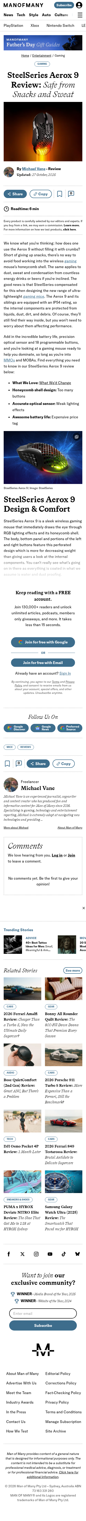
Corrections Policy (60, 1383)
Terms (55, 681)
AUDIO (10, 1072)
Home (25, 55)
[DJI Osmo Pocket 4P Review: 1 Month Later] (22, 1121)
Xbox (35, 25)
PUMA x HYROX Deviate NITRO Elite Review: (22, 1218)
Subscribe (64, 5)
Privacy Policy (57, 1402)
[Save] (59, 194)
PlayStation (13, 25)
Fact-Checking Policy (63, 1392)
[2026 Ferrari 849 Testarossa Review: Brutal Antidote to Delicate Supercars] (64, 1121)
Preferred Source (72, 728)
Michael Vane (33, 168)
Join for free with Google (46, 642)
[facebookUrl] (8, 1254)
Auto (46, 14)
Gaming (60, 55)
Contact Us (15, 1421)
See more (73, 970)
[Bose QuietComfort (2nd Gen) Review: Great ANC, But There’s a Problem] (22, 1055)
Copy (43, 194)
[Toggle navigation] (80, 15)
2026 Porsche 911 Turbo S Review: (63, 1091)
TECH (10, 1138)
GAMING (42, 63)
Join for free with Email (43, 662)
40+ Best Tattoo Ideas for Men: (39, 948)
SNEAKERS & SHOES (18, 1199)
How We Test (17, 1431)
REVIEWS (25, 747)
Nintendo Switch (60, 25)
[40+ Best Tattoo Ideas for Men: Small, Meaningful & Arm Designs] (13, 944)
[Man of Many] (43, 1349)
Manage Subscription (63, 1421)
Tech (21, 14)
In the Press (16, 1412)
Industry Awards (19, 1402)
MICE (10, 747)
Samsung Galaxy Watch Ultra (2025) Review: (61, 1218)
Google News (46, 728)
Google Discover (19, 728)
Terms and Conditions (63, 1412)
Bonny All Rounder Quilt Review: (62, 1025)
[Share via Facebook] (76, 126)
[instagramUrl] (36, 1254)
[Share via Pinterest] (76, 145)
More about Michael (16, 827)
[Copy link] (76, 155)
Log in (57, 855)
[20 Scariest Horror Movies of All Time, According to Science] (67, 944)
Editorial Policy (57, 1373)
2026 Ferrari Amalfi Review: (22, 1025)
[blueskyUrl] (77, 1254)
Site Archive (55, 1431)
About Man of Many (70, 827)
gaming (70, 261)
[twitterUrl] (22, 1254)
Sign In (65, 673)
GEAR (51, 1006)
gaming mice (33, 296)
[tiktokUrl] (63, 1254)
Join (71, 855)
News (8, 14)
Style (33, 14)
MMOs (9, 360)
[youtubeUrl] (50, 1254)
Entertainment (41, 55)
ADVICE (31, 938)
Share (17, 194)
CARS (10, 1006)
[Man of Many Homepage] (23, 5)
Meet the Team (18, 1392)
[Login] (79, 5)
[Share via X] (76, 136)
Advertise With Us (21, 1383)
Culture (61, 14)
